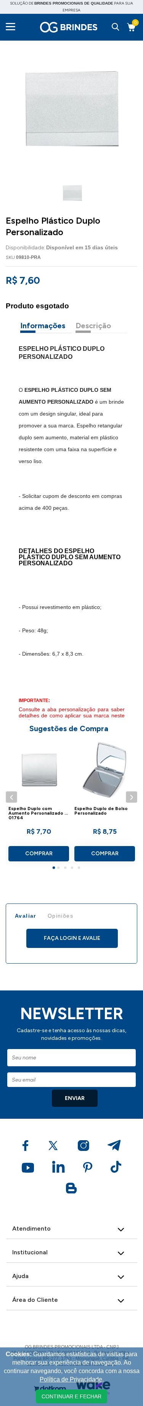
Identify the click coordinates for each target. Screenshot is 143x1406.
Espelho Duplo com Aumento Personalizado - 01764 (37, 813)
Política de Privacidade (71, 1379)
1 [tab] (55, 868)
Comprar (39, 853)
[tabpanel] (39, 803)
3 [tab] (66, 868)
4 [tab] (73, 868)
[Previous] (11, 797)
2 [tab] (59, 868)
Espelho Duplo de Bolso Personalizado (101, 811)
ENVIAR (75, 1098)
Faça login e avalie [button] (72, 938)
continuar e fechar (71, 1396)
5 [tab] (80, 868)
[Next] (131, 797)
